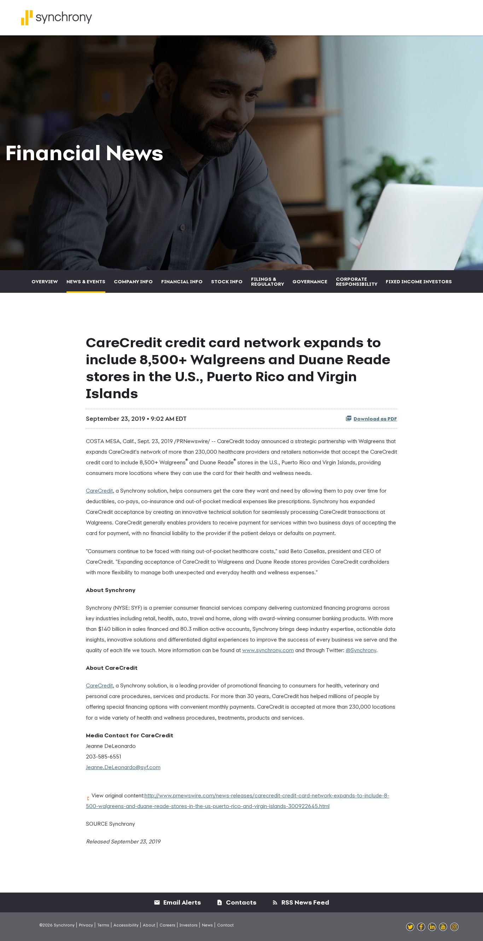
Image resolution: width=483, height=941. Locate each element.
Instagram (454, 927)
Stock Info (227, 281)
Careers (167, 925)
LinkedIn (432, 927)
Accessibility (126, 925)
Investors (189, 925)
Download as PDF (375, 419)
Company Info (133, 281)
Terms (103, 925)
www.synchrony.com (268, 650)
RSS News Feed (304, 902)
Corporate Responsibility (356, 281)
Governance (309, 281)
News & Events (85, 281)
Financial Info (182, 281)
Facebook (421, 927)
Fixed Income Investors (419, 281)
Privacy (86, 925)
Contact (225, 925)
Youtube (443, 927)
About (149, 925)
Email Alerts (181, 902)
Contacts (240, 902)
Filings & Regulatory (267, 281)
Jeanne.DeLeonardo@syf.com (123, 767)
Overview (44, 281)
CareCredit (99, 490)
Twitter (410, 927)
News (207, 925)
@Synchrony (361, 650)
